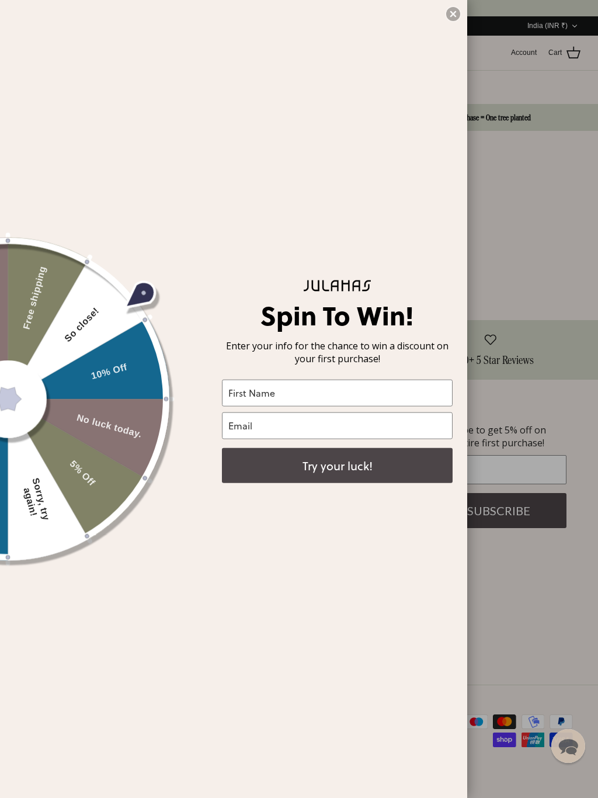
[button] (568, 746)
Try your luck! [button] (338, 465)
